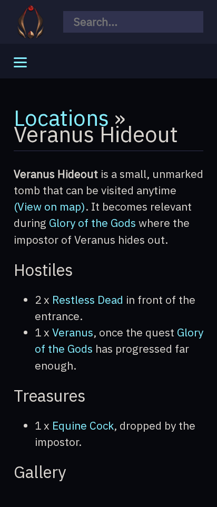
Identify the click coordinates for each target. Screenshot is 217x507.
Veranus (72, 332)
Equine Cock (83, 426)
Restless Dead (87, 300)
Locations (61, 117)
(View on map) (49, 207)
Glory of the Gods (92, 223)
